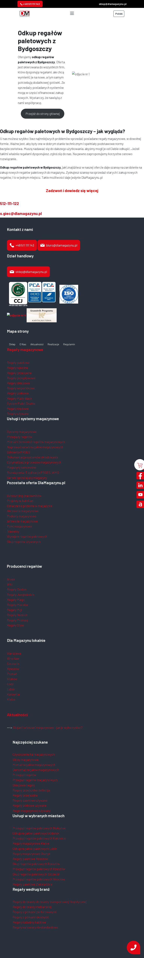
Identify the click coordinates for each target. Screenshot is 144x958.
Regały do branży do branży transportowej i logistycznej (50, 902)
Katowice (13, 694)
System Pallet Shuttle (21, 403)
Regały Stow (15, 625)
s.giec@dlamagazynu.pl (21, 213)
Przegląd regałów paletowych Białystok (39, 828)
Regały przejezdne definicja (31, 790)
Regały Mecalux (17, 605)
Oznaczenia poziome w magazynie (29, 506)
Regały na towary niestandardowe (35, 927)
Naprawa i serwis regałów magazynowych (35, 447)
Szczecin (13, 664)
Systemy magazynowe (22, 431)
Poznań (12, 674)
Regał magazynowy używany (32, 811)
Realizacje (53, 344)
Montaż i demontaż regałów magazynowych (36, 442)
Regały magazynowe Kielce (31, 843)
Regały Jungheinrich (20, 594)
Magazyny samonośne (21, 467)
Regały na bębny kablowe (29, 922)
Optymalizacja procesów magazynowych (34, 462)
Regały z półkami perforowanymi (34, 912)
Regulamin (69, 344)
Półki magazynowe (19, 526)
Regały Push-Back (19, 398)
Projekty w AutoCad (20, 501)
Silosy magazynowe (26, 759)
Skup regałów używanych (23, 541)
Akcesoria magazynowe (23, 511)
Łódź (10, 684)
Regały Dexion (16, 589)
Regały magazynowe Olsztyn (31, 853)
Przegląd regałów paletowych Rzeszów (39, 869)
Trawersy (13, 531)
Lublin (11, 689)
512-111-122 (9, 203)
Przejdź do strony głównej (43, 113)
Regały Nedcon (17, 615)
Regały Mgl (14, 610)
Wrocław (13, 658)
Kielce (11, 699)
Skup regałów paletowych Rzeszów (36, 864)
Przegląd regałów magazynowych (35, 780)
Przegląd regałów (24, 775)
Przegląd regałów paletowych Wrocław (39, 879)
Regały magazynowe (25, 349)
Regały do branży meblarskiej (32, 907)
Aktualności (37, 344)
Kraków (12, 679)
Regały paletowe (18, 362)
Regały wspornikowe (21, 388)
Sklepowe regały (24, 785)
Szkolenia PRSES (18, 452)
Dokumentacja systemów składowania (32, 457)
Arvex (11, 579)
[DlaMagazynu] (24, 13)
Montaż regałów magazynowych (34, 765)
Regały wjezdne (17, 367)
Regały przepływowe (21, 378)
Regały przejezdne (25, 795)
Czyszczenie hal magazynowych (34, 754)
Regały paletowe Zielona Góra (32, 884)
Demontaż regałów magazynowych (36, 770)
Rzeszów (13, 669)
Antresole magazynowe (22, 521)
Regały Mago (16, 599)
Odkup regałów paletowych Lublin (35, 848)
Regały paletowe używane (30, 800)
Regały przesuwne (19, 373)
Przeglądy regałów (19, 437)
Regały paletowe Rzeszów (30, 859)
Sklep (12, 344)
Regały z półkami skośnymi (31, 917)
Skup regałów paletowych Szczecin (36, 874)
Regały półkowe (18, 393)
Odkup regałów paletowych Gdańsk (36, 833)
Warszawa (14, 653)
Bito (10, 584)
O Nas (23, 344)
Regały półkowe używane (29, 805)
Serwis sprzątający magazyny (27, 477)
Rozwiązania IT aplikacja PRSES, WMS (33, 472)
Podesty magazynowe (21, 516)
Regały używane (18, 413)
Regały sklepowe (18, 383)
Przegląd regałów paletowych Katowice (39, 838)
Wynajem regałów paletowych (27, 536)
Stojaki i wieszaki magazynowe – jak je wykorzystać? (47, 727)
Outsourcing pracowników (24, 495)
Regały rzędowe (18, 408)
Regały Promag (17, 620)
